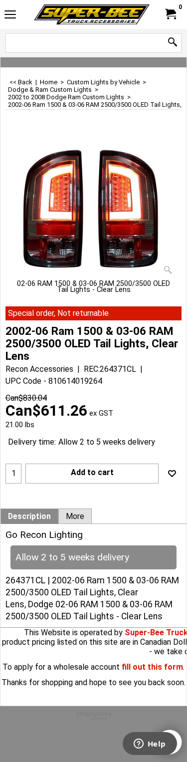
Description (29, 516)
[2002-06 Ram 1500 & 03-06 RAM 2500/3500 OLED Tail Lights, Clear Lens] (93, 205)
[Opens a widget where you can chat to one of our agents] (149, 744)
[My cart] (170, 14)
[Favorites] (172, 473)
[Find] (172, 42)
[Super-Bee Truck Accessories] (92, 14)
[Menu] (10, 15)
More (75, 516)
